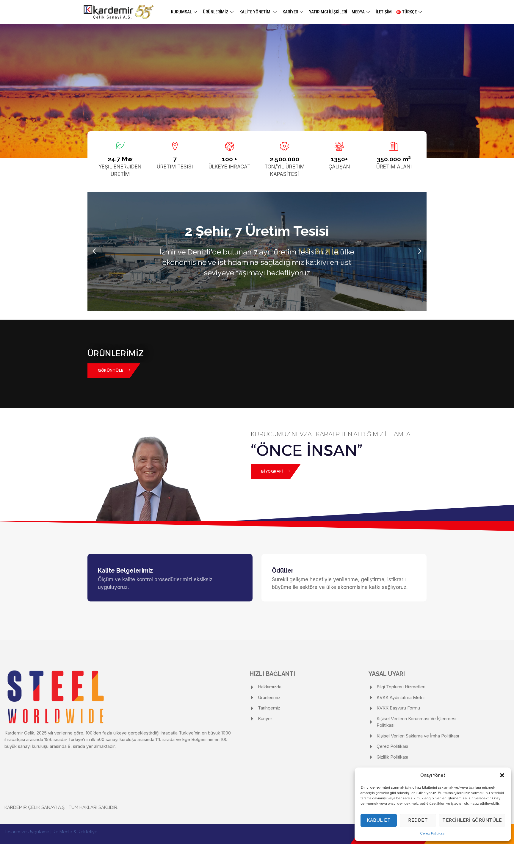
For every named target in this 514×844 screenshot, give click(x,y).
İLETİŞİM (384, 12)
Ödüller (283, 570)
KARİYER (290, 12)
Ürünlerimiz (215, 12)
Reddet (418, 820)
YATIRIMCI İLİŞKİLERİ (328, 12)
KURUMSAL (181, 12)
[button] (502, 775)
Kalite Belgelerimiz (125, 570)
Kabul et (379, 820)
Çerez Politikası (432, 833)
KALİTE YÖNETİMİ (255, 12)
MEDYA (358, 12)
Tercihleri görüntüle (472, 820)
